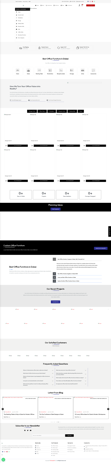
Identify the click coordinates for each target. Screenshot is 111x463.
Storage (19, 20)
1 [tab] (51, 422)
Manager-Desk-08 (86, 176)
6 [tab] (59, 422)
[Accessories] (93, 70)
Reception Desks (21, 26)
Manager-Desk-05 (8, 176)
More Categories (21, 37)
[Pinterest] (92, 1)
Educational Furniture (22, 35)
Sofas (19, 29)
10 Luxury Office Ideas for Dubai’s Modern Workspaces (54, 414)
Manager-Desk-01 (8, 140)
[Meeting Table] (39, 70)
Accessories (93, 73)
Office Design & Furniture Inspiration (27, 398)
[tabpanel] (20, 408)
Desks (28, 73)
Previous (3, 409)
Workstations (20, 17)
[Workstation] (50, 70)
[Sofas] (83, 70)
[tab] (32, 111)
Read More (6, 417)
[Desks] (28, 70)
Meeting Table (39, 73)
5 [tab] (58, 422)
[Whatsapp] (94, 1)
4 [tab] (56, 422)
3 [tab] (54, 422)
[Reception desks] (61, 70)
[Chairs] (17, 70)
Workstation (50, 73)
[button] (22, 9)
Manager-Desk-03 (60, 140)
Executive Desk (21, 15)
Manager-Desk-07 (60, 176)
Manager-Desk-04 (86, 140)
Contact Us (55, 302)
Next (108, 409)
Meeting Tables (21, 23)
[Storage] (72, 70)
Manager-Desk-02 (34, 140)
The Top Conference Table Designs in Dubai (16, 414)
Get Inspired (55, 209)
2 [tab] (52, 422)
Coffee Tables (20, 32)
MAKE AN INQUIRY (101, 248)
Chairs (19, 12)
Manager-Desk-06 (34, 176)
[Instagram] (90, 1)
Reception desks (61, 73)
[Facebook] (88, 1)
